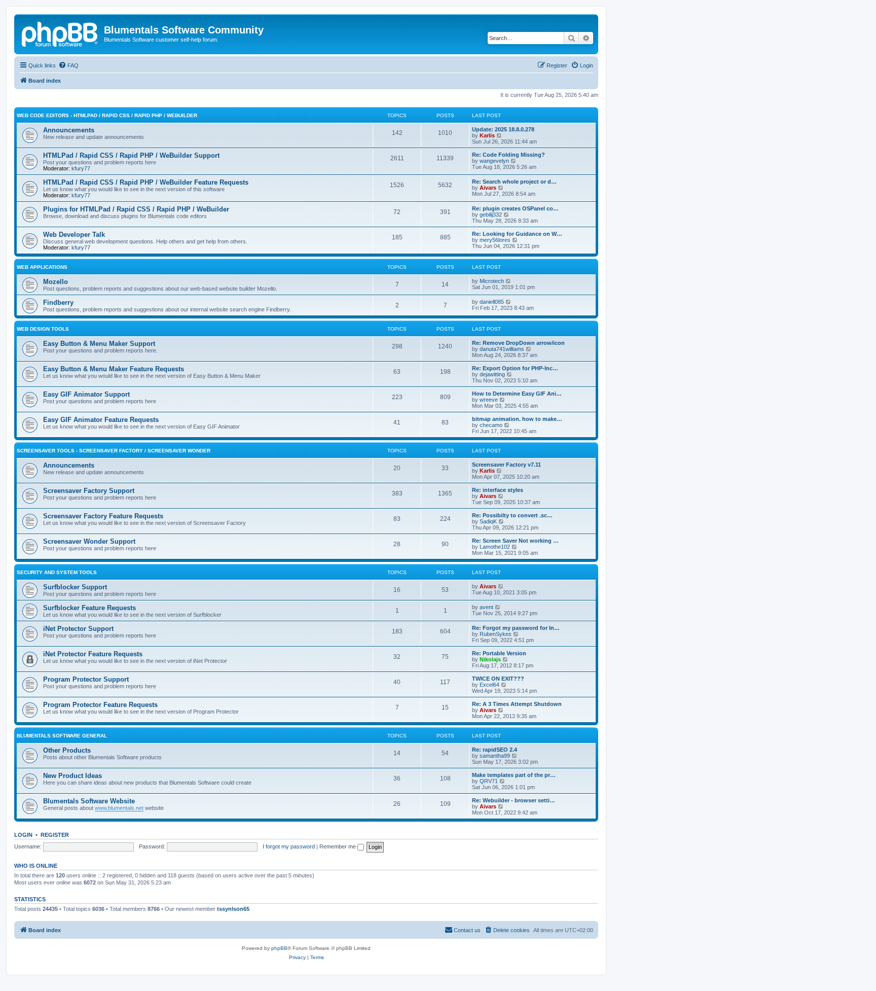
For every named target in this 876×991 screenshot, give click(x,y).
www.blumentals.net (119, 808)
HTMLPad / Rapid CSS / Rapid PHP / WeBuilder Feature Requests (145, 182)
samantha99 (495, 756)
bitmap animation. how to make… (517, 419)
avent (486, 607)
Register (55, 835)
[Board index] (60, 33)
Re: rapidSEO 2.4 (494, 750)
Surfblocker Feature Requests (89, 608)
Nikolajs (490, 659)
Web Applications (42, 267)
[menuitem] (68, 65)
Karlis (487, 135)
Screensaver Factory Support (88, 490)
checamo (491, 425)
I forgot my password (289, 846)
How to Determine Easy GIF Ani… (517, 394)
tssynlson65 (233, 909)
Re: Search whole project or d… (514, 182)
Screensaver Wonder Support (89, 541)
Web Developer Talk (74, 234)
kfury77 (80, 168)
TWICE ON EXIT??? (498, 679)
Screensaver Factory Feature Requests (103, 516)
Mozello (55, 282)
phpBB (279, 948)
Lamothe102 (495, 547)
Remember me (338, 846)
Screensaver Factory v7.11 (506, 465)
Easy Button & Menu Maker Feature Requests (113, 369)
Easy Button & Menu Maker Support (99, 343)
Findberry (58, 302)
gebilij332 (491, 214)
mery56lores (495, 240)
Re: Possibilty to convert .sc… (512, 515)
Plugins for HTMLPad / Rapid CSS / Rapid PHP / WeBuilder (136, 209)
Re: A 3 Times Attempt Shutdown (517, 704)
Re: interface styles (497, 490)
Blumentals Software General (62, 735)
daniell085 (492, 302)
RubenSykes (496, 634)
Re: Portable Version (499, 653)
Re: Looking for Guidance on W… (517, 234)
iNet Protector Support (78, 628)
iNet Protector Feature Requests (92, 654)
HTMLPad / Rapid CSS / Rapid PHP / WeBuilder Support (131, 155)
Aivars (488, 188)
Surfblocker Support (75, 587)
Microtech (492, 281)
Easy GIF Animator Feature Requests (101, 419)
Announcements (68, 130)
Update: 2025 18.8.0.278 (503, 129)
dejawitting (492, 374)
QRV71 (489, 781)
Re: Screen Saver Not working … (515, 541)
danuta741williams (502, 349)
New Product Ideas (72, 776)
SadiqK (488, 521)
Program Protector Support (86, 679)
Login (23, 835)
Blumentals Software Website (89, 801)
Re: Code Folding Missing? (508, 155)
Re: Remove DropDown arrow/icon (518, 343)
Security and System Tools (57, 572)
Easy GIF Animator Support (86, 394)
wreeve (489, 400)
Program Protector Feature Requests (100, 705)
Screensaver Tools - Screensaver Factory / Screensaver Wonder (113, 450)
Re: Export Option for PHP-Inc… (515, 368)
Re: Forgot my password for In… (516, 628)
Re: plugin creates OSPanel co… (515, 208)
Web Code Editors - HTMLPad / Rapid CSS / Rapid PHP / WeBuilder (107, 115)
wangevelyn (494, 161)
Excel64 (489, 685)
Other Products (67, 750)
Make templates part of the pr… (514, 775)
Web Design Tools (43, 329)
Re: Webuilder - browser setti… (513, 800)
